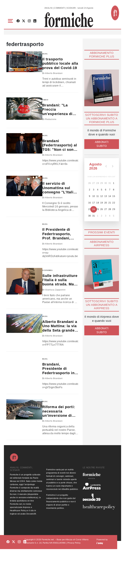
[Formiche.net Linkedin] (35, 21)
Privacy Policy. (74, 543)
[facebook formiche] (8, 541)
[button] (11, 20)
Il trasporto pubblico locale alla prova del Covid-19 (60, 63)
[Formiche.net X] (23, 21)
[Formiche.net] (115, 12)
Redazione (50, 119)
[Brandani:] (24, 108)
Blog (45, 54)
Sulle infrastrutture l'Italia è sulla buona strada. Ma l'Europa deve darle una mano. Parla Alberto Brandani (60, 280)
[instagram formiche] (19, 541)
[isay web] (100, 543)
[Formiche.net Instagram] (29, 21)
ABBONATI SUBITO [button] (102, 144)
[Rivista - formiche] (99, 476)
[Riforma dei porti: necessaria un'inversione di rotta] (24, 409)
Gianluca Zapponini (55, 290)
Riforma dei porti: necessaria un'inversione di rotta (58, 411)
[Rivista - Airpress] (99, 486)
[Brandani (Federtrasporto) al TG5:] (24, 143)
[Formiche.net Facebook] (18, 21)
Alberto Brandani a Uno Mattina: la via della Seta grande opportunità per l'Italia (59, 326)
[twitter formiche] (13, 541)
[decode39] (99, 497)
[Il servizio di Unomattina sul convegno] (24, 186)
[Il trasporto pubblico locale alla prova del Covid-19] (24, 61)
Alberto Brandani (54, 73)
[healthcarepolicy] (99, 507)
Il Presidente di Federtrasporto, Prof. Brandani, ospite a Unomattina (56, 233)
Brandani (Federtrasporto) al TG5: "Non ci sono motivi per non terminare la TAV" (59, 145)
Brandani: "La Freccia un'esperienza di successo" (57, 109)
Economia (47, 270)
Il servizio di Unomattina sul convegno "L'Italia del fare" (59, 187)
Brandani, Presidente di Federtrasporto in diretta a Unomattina (58, 368)
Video (45, 100)
